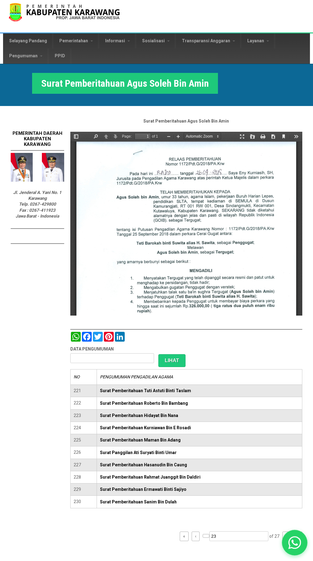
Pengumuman (24, 55)
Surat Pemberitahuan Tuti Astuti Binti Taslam (145, 390)
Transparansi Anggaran (206, 40)
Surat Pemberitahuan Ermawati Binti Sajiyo (143, 489)
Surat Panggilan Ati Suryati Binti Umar (138, 452)
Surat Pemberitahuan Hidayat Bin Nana (139, 415)
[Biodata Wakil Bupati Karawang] (53, 180)
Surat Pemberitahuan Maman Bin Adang (140, 440)
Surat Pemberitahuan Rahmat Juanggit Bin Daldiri (150, 477)
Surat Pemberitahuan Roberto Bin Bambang (144, 403)
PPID (60, 55)
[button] (294, 542)
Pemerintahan (74, 40)
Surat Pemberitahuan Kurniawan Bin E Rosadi (145, 427)
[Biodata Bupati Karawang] (22, 180)
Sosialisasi (154, 40)
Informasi (115, 40)
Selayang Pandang (28, 40)
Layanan (256, 40)
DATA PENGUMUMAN (92, 349)
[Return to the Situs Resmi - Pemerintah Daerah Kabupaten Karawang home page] (64, 16)
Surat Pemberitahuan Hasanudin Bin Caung (143, 464)
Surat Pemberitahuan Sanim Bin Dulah (138, 501)
